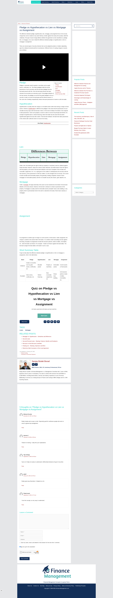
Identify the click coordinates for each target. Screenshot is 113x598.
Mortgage (58, 90)
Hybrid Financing (55, 2)
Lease (77, 2)
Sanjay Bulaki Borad (41, 361)
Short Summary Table (60, 93)
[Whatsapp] (58, 321)
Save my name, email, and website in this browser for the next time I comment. (40, 542)
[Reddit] (55, 321)
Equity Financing (45, 2)
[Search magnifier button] (92, 26)
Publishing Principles (80, 585)
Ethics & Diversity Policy (68, 585)
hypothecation (31, 108)
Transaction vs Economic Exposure (28, 354)
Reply (23, 427)
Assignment (58, 92)
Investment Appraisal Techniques (82, 95)
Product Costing (24, 353)
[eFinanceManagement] (21, 2)
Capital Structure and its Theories (82, 88)
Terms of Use (49, 585)
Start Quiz (44, 315)
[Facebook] (45, 321)
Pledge (57, 84)
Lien (57, 88)
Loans (21, 330)
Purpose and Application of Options (82, 125)
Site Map (42, 585)
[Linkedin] (48, 321)
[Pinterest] (51, 321)
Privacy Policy (57, 585)
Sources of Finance (36, 2)
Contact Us (36, 585)
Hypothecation (59, 86)
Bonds (63, 2)
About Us (29, 585)
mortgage (26, 184)
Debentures (70, 2)
